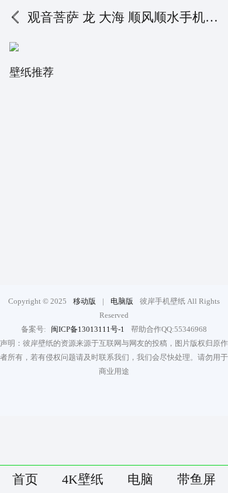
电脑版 (121, 301)
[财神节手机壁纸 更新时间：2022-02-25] (170, 183)
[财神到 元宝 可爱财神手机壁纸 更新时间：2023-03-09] (58, 183)
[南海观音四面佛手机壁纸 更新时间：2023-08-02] (170, 244)
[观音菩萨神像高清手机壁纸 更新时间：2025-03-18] (58, 122)
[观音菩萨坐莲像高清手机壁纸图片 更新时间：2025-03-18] (58, 244)
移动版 (84, 301)
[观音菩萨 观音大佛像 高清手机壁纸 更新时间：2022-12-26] (170, 122)
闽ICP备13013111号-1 (88, 329)
